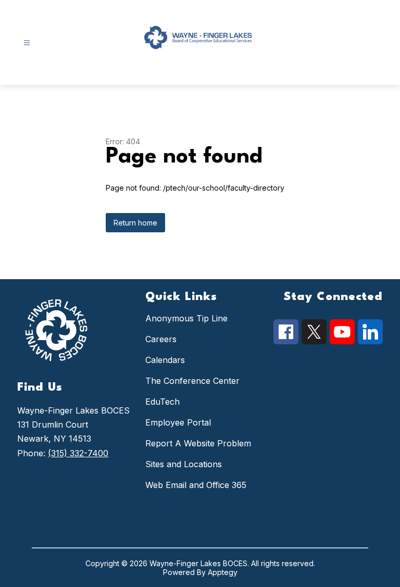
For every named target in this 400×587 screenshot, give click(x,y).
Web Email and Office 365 (195, 485)
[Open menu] (27, 43)
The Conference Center (192, 381)
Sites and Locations (183, 464)
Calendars (165, 360)
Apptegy (223, 572)
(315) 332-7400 (78, 453)
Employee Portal (178, 422)
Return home (135, 222)
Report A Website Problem (198, 443)
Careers (161, 339)
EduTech (162, 401)
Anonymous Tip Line (186, 318)
